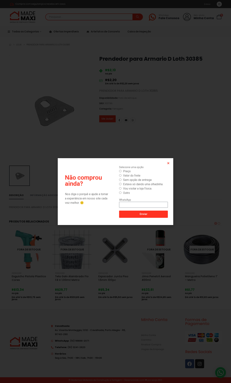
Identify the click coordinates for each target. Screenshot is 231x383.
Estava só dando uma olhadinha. (143, 184)
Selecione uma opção (131, 167)
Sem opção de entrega (137, 180)
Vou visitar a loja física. (137, 188)
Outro (126, 193)
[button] (168, 163)
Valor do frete (131, 175)
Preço (127, 171)
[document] (115, 191)
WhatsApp (125, 199)
